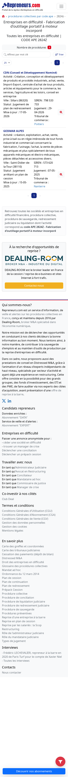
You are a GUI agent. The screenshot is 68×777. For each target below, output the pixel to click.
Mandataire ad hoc (29, 479)
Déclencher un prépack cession (21, 454)
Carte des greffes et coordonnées (23, 546)
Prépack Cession (12, 589)
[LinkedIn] (9, 402)
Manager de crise (28, 487)
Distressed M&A (12, 558)
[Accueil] (3, 16)
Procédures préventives (17, 613)
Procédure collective (14, 593)
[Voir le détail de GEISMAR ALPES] (61, 174)
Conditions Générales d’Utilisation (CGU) (27, 511)
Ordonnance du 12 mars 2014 (20, 574)
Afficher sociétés (7, 62)
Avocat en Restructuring (30, 471)
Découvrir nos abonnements (34, 771)
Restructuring (10, 629)
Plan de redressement (16, 586)
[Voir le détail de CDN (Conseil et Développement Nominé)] (61, 112)
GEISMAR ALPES (13, 131)
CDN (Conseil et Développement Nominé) (30, 72)
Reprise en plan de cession (18, 621)
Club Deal (8, 499)
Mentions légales (12, 530)
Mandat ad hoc (11, 570)
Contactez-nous (34, 285)
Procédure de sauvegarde (18, 609)
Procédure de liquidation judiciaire (23, 601)
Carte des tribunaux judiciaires (21, 550)
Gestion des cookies (14, 526)
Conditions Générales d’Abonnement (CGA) (28, 515)
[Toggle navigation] (61, 6)
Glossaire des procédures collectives (25, 566)
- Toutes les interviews (16, 660)
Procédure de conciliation (18, 597)
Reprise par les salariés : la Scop (22, 625)
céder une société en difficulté (22, 442)
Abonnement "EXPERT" (16, 425)
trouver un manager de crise (21, 446)
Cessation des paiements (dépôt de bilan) (27, 554)
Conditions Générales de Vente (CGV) (25, 519)
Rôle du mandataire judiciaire (20, 637)
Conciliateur (24, 475)
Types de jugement (14, 641)
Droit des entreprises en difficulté (23, 562)
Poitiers (39, 124)
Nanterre (39, 186)
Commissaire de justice (31, 483)
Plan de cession (11, 578)
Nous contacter (11, 672)
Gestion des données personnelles (23, 522)
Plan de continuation (15, 582)
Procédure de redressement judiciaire (25, 605)
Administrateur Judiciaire (30, 467)
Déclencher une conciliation (19, 450)
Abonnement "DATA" (15, 417)
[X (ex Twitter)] (4, 402)
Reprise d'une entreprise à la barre (23, 617)
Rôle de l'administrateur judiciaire (23, 633)
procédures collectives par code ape (30, 16)
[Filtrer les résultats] (60, 761)
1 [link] (57, 62)
